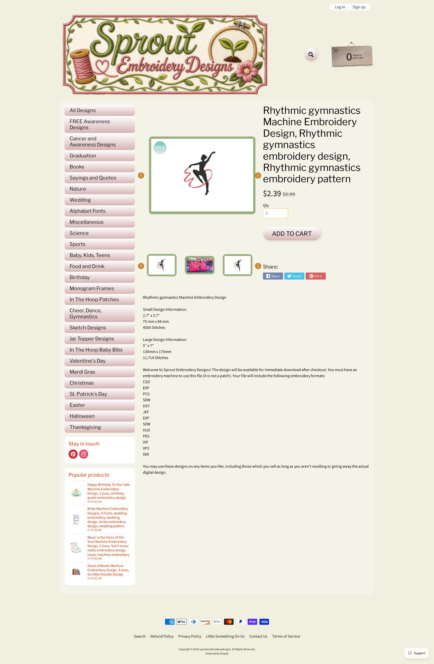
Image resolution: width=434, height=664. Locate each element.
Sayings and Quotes (93, 178)
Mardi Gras (82, 372)
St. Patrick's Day (88, 394)
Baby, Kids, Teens (90, 255)
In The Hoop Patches (94, 299)
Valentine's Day (88, 361)
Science (79, 233)
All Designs (83, 110)
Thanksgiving (85, 427)
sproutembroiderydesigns (215, 649)
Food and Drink (87, 266)
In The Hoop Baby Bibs (96, 350)
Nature (78, 189)
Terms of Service (286, 636)
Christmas (82, 383)
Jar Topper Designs (92, 339)
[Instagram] (83, 454)
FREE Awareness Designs (90, 124)
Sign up (359, 7)
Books (77, 167)
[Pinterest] (73, 454)
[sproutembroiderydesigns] (165, 55)
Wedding (80, 200)
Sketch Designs (88, 328)
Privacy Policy (189, 636)
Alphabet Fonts (87, 211)
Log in (340, 7)
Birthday (80, 277)
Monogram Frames (92, 288)
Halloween (82, 416)
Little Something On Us (225, 636)
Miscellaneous (86, 222)
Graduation (83, 156)
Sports (77, 244)
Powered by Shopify (217, 653)
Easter (77, 405)
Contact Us (258, 636)
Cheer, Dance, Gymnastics (86, 313)
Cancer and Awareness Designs (93, 142)
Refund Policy (162, 636)
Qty (266, 205)
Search (140, 636)
